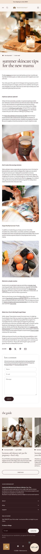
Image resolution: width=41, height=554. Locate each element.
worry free (13, 303)
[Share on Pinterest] (20, 349)
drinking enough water (15, 108)
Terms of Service (19, 364)
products (24, 109)
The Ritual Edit (8, 55)
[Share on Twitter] (15, 349)
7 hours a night (34, 330)
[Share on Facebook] (10, 349)
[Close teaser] (29, 542)
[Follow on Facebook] (18, 546)
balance (9, 75)
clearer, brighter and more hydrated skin (15, 302)
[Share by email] (25, 349)
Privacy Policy (8, 364)
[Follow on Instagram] (23, 546)
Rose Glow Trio (24, 296)
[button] (34, 547)
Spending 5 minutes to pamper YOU (16, 298)
